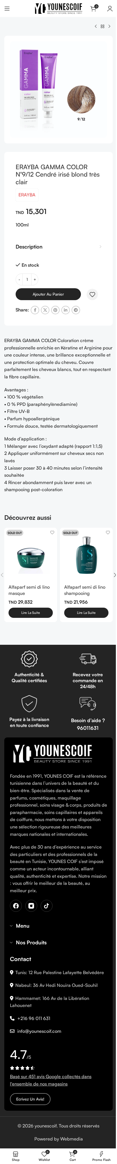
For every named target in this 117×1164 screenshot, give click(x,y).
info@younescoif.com (39, 1031)
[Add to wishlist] (92, 294)
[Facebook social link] (35, 310)
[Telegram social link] (76, 310)
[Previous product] (95, 26)
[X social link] (45, 310)
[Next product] (109, 26)
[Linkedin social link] (65, 310)
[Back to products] (102, 26)
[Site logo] (58, 8)
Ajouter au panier (48, 294)
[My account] (110, 8)
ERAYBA (26, 195)
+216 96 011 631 (33, 1018)
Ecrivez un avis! (30, 1099)
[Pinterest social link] (55, 310)
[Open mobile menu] (7, 8)
